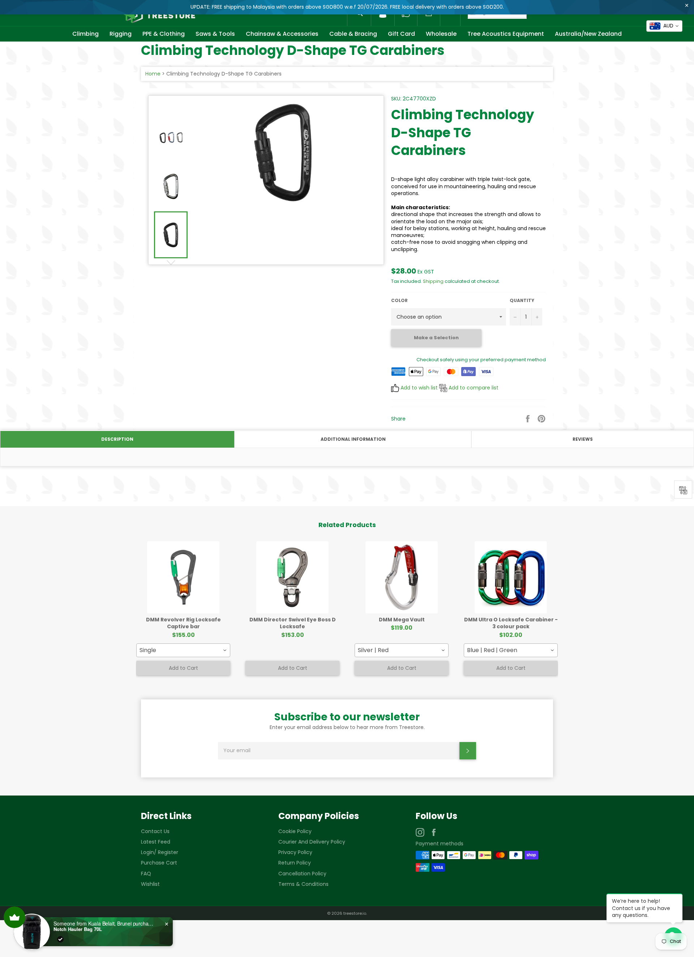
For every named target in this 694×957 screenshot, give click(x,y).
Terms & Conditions (303, 884)
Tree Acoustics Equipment (505, 34)
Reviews (583, 439)
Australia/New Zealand (588, 34)
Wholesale (441, 34)
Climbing (85, 34)
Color (399, 300)
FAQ (146, 873)
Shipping (433, 281)
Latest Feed (155, 841)
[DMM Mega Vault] (402, 577)
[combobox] (183, 650)
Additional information (353, 439)
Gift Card (401, 34)
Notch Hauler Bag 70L (77, 929)
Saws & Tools (215, 34)
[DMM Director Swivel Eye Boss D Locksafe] (292, 577)
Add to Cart (183, 668)
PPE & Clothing (163, 34)
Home (152, 73)
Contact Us (155, 831)
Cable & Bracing (353, 34)
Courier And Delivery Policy (311, 841)
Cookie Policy (295, 831)
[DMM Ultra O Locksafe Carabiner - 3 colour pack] (511, 577)
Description (117, 439)
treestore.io (354, 913)
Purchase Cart (159, 862)
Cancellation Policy (302, 873)
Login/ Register (159, 852)
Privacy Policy (295, 852)
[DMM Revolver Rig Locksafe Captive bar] (183, 577)
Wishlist (150, 884)
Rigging (121, 34)
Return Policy (294, 862)
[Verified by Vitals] (60, 939)
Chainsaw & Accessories (282, 34)
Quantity (522, 300)
